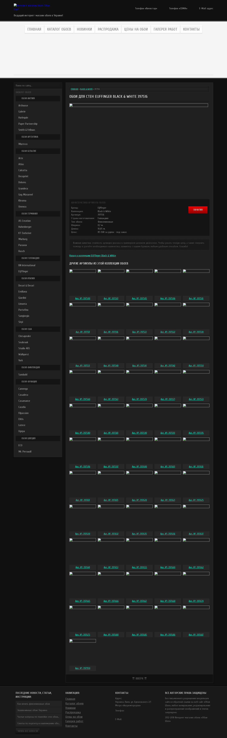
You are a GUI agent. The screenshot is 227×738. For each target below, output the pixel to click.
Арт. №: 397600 (139, 466)
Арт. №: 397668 (167, 600)
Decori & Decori (26, 285)
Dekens (22, 182)
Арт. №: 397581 (111, 432)
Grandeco (23, 188)
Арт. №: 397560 (82, 399)
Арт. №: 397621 (168, 500)
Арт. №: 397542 (167, 365)
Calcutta (22, 170)
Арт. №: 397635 (139, 533)
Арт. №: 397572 (196, 399)
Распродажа (108, 29)
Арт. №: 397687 (196, 634)
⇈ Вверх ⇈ (139, 678)
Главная (34, 29)
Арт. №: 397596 (82, 466)
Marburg (22, 239)
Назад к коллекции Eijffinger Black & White (92, 255)
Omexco (22, 206)
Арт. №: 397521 (139, 331)
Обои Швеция (28, 438)
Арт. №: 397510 (196, 298)
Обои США (26, 329)
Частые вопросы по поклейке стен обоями (39, 716)
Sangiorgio (23, 315)
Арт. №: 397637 (196, 533)
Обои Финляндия (30, 367)
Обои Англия (28, 98)
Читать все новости (28, 731)
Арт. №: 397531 (83, 365)
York (20, 360)
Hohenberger (25, 226)
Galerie (22, 111)
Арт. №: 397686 (167, 634)
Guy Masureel (25, 194)
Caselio (22, 407)
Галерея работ (165, 29)
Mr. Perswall (24, 451)
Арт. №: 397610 (196, 466)
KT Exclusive (24, 233)
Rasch (21, 251)
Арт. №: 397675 (82, 634)
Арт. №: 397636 (167, 533)
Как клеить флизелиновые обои (33, 703)
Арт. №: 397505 (139, 298)
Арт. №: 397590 (139, 432)
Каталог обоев (59, 29)
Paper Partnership (27, 123)
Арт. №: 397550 (196, 365)
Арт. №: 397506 (167, 298)
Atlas (21, 164)
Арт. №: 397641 (83, 567)
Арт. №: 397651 (111, 567)
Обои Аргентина (29, 136)
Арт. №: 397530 (196, 331)
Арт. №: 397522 (167, 331)
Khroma (22, 200)
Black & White (86, 89)
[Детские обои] (161, 54)
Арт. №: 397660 (167, 567)
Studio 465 (24, 348)
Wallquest (23, 354)
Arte (20, 158)
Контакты (191, 29)
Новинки (84, 29)
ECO (20, 445)
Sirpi (20, 322)
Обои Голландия (30, 258)
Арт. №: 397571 (168, 399)
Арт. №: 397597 (111, 466)
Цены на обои (136, 29)
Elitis (21, 419)
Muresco (22, 144)
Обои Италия (28, 278)
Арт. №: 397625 (196, 500)
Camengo (23, 388)
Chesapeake (24, 336)
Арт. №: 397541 (139, 365)
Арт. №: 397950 (82, 668)
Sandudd (22, 374)
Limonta (22, 303)
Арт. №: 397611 (83, 500)
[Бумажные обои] (193, 54)
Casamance (24, 400)
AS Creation (24, 220)
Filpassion (23, 413)
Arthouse (23, 105)
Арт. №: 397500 (82, 298)
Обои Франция (29, 381)
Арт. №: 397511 (83, 331)
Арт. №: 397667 (139, 600)
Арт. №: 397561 (111, 399)
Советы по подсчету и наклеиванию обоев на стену (39, 723)
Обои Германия (29, 213)
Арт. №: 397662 (196, 567)
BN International (26, 265)
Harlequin (23, 117)
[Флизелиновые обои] (66, 54)
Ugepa (21, 431)
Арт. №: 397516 (111, 331)
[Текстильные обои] (98, 54)
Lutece (21, 425)
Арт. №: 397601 (167, 466)
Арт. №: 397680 (111, 634)
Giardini (22, 297)
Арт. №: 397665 (82, 600)
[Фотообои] (129, 54)
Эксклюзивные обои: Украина (32, 710)
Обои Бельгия (28, 151)
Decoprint (23, 176)
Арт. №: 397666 (111, 600)
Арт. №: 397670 (196, 600)
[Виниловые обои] (34, 54)
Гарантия (198, 209)
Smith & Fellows (26, 129)
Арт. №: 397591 (167, 432)
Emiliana (22, 291)
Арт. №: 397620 (139, 500)
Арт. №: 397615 (111, 500)
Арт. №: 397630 (82, 533)
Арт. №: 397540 (111, 365)
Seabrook (23, 342)
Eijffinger (23, 271)
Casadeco (23, 394)
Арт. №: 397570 (139, 399)
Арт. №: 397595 (196, 432)
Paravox (22, 245)
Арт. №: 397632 (111, 533)
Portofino (23, 309)
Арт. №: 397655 (139, 567)
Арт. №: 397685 (139, 634)
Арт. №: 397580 (82, 432)
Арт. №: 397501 (111, 298)
